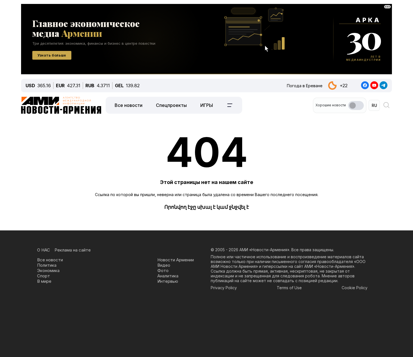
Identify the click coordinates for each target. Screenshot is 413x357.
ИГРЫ (206, 105)
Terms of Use (289, 287)
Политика (46, 265)
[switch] (356, 105)
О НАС (43, 250)
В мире (44, 281)
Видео (163, 265)
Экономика (48, 270)
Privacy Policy (224, 287)
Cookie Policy (354, 287)
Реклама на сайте (73, 250)
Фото (163, 270)
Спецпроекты (171, 105)
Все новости (128, 105)
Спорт (43, 276)
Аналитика (167, 276)
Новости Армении (175, 259)
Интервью (167, 281)
